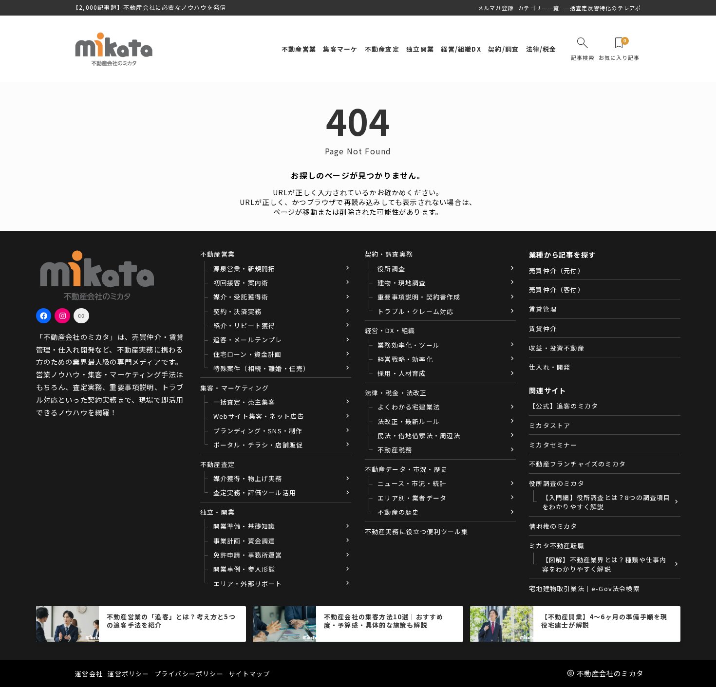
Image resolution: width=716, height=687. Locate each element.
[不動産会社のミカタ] (114, 49)
